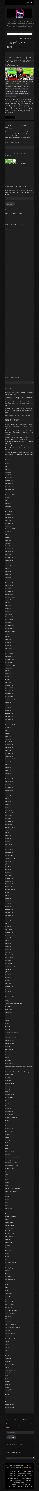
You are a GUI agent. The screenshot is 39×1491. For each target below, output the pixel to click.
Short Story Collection (11, 1302)
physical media (9, 88)
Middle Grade (9, 1222)
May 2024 (8, 540)
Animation (8, 1035)
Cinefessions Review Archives (20, 1482)
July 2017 (7, 764)
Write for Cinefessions (15, 1480)
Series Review (9, 1293)
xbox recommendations (11, 96)
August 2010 (8, 969)
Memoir (7, 1219)
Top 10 (7, 1347)
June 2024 (8, 537)
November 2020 (9, 659)
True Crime (8, 1356)
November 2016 (9, 787)
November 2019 (9, 693)
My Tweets (8, 229)
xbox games (21, 93)
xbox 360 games (23, 91)
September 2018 (10, 725)
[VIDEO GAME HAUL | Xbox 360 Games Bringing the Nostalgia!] (19, 68)
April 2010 (8, 980)
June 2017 (8, 767)
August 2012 (8, 921)
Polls (6, 1259)
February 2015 (9, 847)
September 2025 (10, 495)
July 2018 (7, 730)
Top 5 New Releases (11, 1353)
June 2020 (8, 674)
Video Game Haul (10, 1370)
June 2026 (8, 469)
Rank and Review (10, 1265)
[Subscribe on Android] (10, 160)
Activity (14, 1471)
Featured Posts (26, 1484)
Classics (7, 1077)
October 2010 (9, 963)
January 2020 (9, 688)
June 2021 (8, 639)
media (28, 86)
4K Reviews (8, 1009)
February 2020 (9, 685)
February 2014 (9, 878)
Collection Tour (9, 1083)
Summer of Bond (10, 1313)
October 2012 (9, 918)
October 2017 (9, 756)
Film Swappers (9, 1151)
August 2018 (8, 728)
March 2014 (8, 875)
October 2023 (9, 560)
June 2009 (8, 992)
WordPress (10, 1467)
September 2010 (10, 966)
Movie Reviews (9, 1231)
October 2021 (9, 628)
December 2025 (9, 486)
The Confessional (10, 1333)
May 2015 (8, 838)
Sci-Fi (6, 1282)
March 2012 (8, 929)
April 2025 (8, 509)
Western (7, 1381)
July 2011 (7, 941)
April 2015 (8, 841)
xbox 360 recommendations (12, 93)
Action (7, 1015)
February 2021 (9, 651)
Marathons (8, 1211)
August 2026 (8, 463)
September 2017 (10, 759)
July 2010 (7, 972)
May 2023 (8, 574)
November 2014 (9, 852)
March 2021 (8, 648)
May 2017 (8, 770)
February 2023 (9, 583)
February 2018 (9, 745)
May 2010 (8, 977)
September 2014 (10, 858)
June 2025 (8, 503)
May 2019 (8, 705)
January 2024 (9, 551)
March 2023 (8, 580)
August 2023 (8, 566)
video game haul (24, 88)
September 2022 (10, 597)
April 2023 (8, 577)
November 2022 (9, 591)
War (6, 1378)
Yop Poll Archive (27, 1480)
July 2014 (7, 864)
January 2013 (9, 912)
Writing (7, 1387)
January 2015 (9, 850)
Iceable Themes (27, 1467)
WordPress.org (9, 1407)
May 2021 (8, 642)
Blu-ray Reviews (9, 1040)
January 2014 (9, 881)
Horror (7, 1174)
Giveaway (8, 1160)
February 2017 (9, 779)
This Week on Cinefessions (13, 1336)
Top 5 (6, 1350)
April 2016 (8, 807)
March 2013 (8, 906)
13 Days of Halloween (11, 1001)
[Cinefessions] (19, 9)
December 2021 (9, 622)
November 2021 (9, 625)
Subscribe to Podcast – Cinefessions (16, 163)
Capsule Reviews (10, 1063)
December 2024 (9, 520)
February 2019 (9, 713)
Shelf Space (8, 1296)
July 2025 (7, 500)
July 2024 (7, 534)
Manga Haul (8, 1208)
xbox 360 (17, 91)
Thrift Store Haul (10, 1339)
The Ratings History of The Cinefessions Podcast (20, 1478)
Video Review (9, 1373)
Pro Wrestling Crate (10, 1262)
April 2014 (8, 872)
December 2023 (9, 554)
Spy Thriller (8, 1307)
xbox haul (27, 93)
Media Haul (8, 83)
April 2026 (8, 475)
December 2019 (9, 691)
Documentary (9, 1111)
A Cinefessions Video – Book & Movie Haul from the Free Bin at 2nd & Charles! (18, 448)
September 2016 (10, 793)
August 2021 (8, 634)
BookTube (8, 1060)
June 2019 (8, 702)
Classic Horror (9, 1074)
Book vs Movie (9, 1055)
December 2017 (9, 750)
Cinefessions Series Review (13, 1069)
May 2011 (8, 946)
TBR (6, 1319)
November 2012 (9, 915)
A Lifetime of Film (10, 1012)
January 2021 (9, 654)
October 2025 (9, 492)
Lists (6, 1202)
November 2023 (9, 557)
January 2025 (9, 517)
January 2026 (9, 483)
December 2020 (9, 657)
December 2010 (9, 960)
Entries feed (8, 1402)
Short (6, 1299)
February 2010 (9, 986)
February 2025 (9, 514)
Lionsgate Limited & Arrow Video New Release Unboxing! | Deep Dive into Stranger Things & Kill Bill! (19, 403)
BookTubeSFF (9, 86)
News (7, 1248)
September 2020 (10, 665)
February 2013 (9, 909)
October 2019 (9, 696)
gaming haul (19, 86)
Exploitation (8, 1134)
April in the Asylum (10, 1038)
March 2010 (8, 983)
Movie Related (9, 1228)
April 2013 (8, 904)
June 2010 (8, 975)
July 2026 (7, 466)
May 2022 (8, 608)
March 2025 (8, 512)
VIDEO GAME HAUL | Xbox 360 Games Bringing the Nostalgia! (19, 61)
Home (21, 38)
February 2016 (9, 813)
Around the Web (22, 1471)
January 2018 (9, 747)
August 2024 (8, 532)
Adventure (8, 1026)
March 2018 (8, 742)
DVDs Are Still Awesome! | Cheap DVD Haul (17, 415)
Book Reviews (9, 1052)
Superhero (8, 1316)
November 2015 (9, 821)
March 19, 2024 (10, 81)
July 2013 (7, 895)
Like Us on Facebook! (13, 214)
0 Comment (20, 83)
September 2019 (10, 699)
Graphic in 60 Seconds (11, 1163)
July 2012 (7, 923)
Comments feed (9, 1405)
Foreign (7, 1154)
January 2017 (9, 781)
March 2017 (8, 776)
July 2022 (7, 603)
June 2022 (8, 605)
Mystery (7, 1245)
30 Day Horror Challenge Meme (14, 1003)
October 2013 (9, 887)
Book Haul (8, 1046)
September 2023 (10, 563)
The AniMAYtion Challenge (12, 1327)
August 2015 (8, 830)
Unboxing (8, 1361)
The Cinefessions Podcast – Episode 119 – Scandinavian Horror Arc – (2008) (19, 426)
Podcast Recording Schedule (24, 1473)
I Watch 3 (7, 1185)
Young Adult (8, 1390)
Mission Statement (15, 1484)
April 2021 (8, 645)
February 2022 (9, 617)
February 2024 (9, 549)
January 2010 (9, 989)
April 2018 (8, 739)
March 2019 (8, 710)
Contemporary (9, 1094)
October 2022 (9, 594)
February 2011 (9, 955)
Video (7, 1367)
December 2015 (9, 818)
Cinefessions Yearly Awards (25, 1486)
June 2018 (8, 733)
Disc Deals (8, 1109)
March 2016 (8, 810)
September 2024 (10, 529)
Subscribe (10, 204)
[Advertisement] (13, 175)
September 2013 (10, 889)
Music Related (9, 1236)
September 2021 (10, 631)
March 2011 (8, 952)
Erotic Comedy (9, 1131)
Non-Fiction (8, 1251)
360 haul (28, 83)
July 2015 (7, 833)
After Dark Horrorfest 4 (11, 1032)
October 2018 (9, 722)
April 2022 (8, 611)
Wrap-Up (7, 1384)
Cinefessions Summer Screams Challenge (17, 1072)
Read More (9, 117)
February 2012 (9, 932)
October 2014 (9, 855)
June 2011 (8, 943)
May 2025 (8, 506)
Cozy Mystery (9, 1097)
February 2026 (9, 480)
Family (7, 1137)
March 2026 (8, 478)
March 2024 (8, 546)
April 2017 (8, 773)
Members (30, 1471)
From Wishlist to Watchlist (12, 1157)
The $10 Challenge (10, 1324)
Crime (7, 1100)
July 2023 (7, 568)
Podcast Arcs (12, 1473)
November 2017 (9, 753)
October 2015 (9, 824)
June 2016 (8, 801)
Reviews (7, 1270)
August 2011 (8, 938)
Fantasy (7, 1140)
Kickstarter (8, 1194)
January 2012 (9, 935)
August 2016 (8, 796)
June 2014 (8, 867)
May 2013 (8, 901)
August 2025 (8, 497)
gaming (14, 86)
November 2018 (9, 719)
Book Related (9, 1049)
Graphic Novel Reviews (12, 1165)
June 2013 (8, 898)
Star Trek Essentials (11, 1310)
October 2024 (9, 526)
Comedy (7, 1086)
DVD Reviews (9, 1128)
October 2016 (9, 790)
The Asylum (8, 1330)
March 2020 (8, 682)
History (7, 1171)
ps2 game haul (16, 88)
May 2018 (8, 736)
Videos (13, 83)
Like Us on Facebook (14, 1444)
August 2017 (8, 762)
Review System (12, 1486)
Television (8, 1322)
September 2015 (10, 827)
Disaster (7, 1106)
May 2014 (8, 870)
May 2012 (8, 926)
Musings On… (9, 1242)
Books (7, 1057)
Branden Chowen (21, 81)
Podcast (7, 1256)
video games (8, 91)
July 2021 (7, 637)
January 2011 (9, 958)
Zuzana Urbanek (10, 452)
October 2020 (9, 662)
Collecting (30, 81)
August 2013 (8, 892)
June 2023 (8, 571)
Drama (7, 1120)
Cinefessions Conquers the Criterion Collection (18, 1066)
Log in (7, 1399)
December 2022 (9, 588)
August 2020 (8, 668)
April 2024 (8, 543)
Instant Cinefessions (11, 1191)
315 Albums (8, 1006)
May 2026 (8, 472)
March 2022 (8, 614)
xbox (13, 91)
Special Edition (9, 1305)
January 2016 (9, 816)
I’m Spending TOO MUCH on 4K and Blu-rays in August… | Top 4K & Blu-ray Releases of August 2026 (18, 410)
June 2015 (8, 835)
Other (7, 1253)
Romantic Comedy (10, 1279)
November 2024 (9, 523)
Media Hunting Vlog (10, 1216)
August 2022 (8, 600)
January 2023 (9, 585)
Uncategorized (9, 1364)
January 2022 (9, 620)
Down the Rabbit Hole (11, 1117)
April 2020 (8, 679)
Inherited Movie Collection (12, 1188)
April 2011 (8, 949)
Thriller (7, 1341)
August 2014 (8, 861)
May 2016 (8, 804)
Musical (7, 1239)
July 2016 (7, 799)
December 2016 (9, 784)
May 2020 (8, 676)
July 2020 (7, 671)
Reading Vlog (9, 1268)
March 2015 (8, 844)
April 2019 (8, 708)
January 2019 (9, 716)
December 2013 (9, 884)
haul (24, 86)
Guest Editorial (9, 1168)
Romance (8, 1276)
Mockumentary (9, 1225)
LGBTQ (7, 1197)
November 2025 (9, 489)
